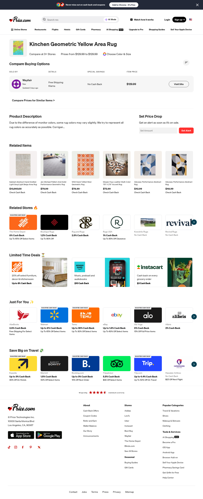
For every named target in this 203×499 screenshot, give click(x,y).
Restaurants (40, 29)
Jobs (84, 492)
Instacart (129, 426)
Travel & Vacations (171, 410)
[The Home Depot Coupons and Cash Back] (23, 227)
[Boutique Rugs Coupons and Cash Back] (54, 227)
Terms (94, 492)
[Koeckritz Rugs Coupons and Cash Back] (148, 227)
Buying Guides (131, 462)
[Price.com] (21, 414)
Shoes (165, 415)
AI (112, 19)
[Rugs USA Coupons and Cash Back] (117, 227)
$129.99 (131, 84)
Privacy (117, 492)
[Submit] (44, 20)
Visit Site (179, 84)
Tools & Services (171, 431)
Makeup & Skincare (171, 420)
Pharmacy (96, 29)
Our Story (87, 431)
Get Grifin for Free (171, 472)
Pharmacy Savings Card (173, 467)
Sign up (178, 19)
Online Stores (20, 29)
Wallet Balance (90, 426)
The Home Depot (133, 441)
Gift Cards (80, 29)
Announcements (91, 436)
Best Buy (129, 431)
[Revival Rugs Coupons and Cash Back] (179, 227)
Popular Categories (173, 405)
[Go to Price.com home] (20, 19)
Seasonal (129, 457)
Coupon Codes (90, 415)
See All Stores (131, 451)
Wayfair (128, 436)
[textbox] (190, 20)
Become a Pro (169, 442)
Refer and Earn (90, 420)
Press (105, 492)
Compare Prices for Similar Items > (33, 100)
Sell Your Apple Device (181, 29)
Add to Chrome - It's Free (123, 5)
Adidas (128, 410)
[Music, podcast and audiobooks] (101, 272)
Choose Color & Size (119, 54)
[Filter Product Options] (186, 63)
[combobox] (80, 19)
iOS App (166, 447)
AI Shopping (112, 29)
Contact (73, 492)
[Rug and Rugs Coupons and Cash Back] (85, 227)
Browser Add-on (170, 457)
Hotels (67, 29)
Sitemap (129, 492)
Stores (128, 405)
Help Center (168, 477)
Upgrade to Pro (136, 29)
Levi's (127, 415)
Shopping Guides (157, 29)
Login (167, 19)
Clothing (166, 426)
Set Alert (186, 130)
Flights (55, 29)
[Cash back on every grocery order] (163, 272)
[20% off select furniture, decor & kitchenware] (38, 272)
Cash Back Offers (91, 410)
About (86, 405)
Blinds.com (130, 446)
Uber (127, 420)
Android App (168, 452)
